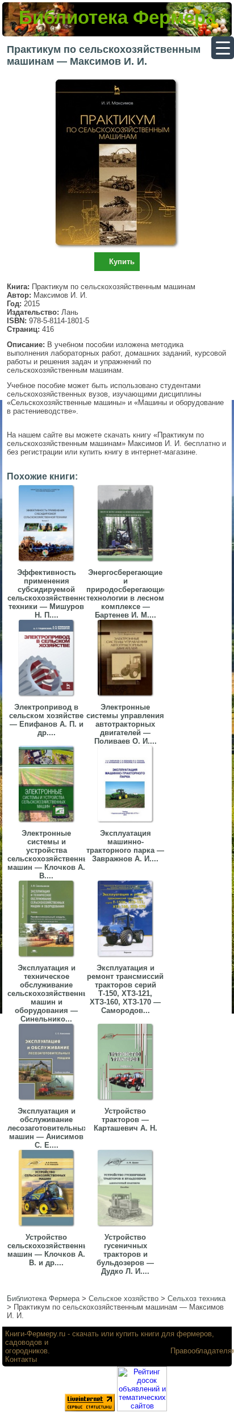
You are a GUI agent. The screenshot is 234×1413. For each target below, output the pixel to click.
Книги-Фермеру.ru (35, 1333)
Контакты (21, 1359)
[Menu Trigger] (222, 47)
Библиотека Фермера (117, 17)
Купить (122, 261)
